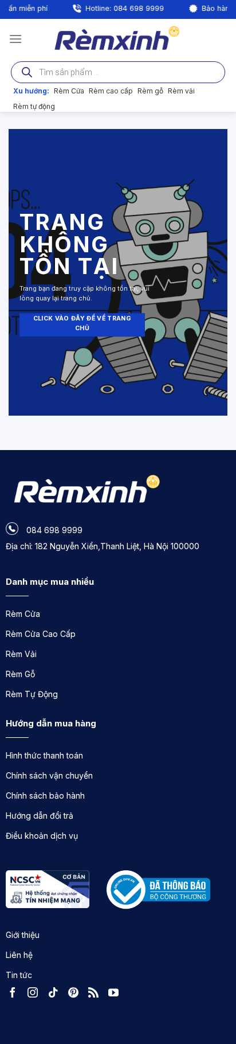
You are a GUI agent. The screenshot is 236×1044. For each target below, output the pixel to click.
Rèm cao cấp (111, 91)
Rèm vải (181, 91)
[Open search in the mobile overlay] (118, 72)
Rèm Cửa (69, 91)
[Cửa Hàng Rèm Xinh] (118, 38)
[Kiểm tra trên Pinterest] (76, 994)
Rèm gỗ (150, 91)
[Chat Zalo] (216, 1004)
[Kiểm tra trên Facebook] (15, 994)
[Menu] (15, 39)
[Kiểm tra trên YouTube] (116, 994)
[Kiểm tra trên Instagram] (35, 994)
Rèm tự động (34, 106)
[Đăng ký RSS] (96, 994)
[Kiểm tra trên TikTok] (56, 994)
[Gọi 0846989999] (216, 972)
